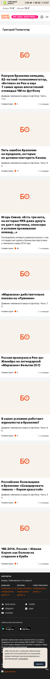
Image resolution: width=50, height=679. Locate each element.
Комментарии (9, 104)
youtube (9, 613)
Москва (20, 8)
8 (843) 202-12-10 (8, 588)
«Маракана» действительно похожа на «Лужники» (22, 296)
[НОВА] (24, 16)
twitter (31, 604)
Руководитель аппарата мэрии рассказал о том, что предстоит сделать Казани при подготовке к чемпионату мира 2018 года (25, 240)
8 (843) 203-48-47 (24, 588)
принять (39, 664)
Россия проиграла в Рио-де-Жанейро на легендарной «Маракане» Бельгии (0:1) (22, 361)
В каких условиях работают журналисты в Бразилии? (22, 420)
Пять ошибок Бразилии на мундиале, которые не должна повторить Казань (23, 154)
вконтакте (10, 604)
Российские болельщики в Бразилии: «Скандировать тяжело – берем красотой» (22, 485)
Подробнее (23, 659)
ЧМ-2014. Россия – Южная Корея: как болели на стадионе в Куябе (21, 552)
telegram (9, 608)
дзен (30, 608)
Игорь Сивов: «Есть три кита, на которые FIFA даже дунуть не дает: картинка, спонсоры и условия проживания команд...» (23, 224)
